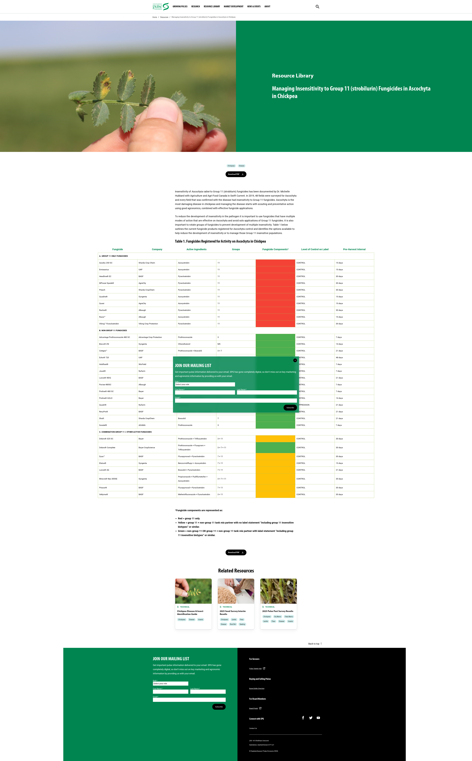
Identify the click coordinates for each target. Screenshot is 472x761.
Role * (155, 681)
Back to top (313, 643)
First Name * (157, 689)
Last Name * (195, 689)
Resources (164, 17)
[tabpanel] (193, 603)
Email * (155, 697)
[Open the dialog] (320, 7)
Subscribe (219, 707)
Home (154, 17)
